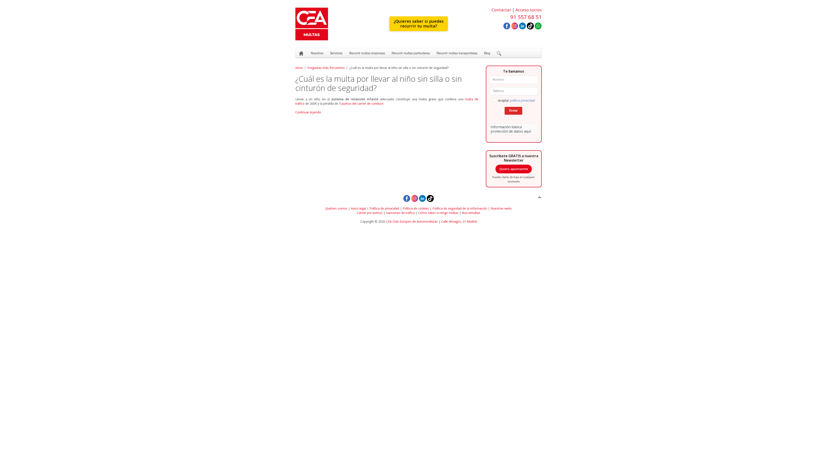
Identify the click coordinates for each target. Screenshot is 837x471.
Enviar (513, 110)
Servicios (336, 53)
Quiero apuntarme (513, 169)
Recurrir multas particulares (411, 53)
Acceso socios (528, 9)
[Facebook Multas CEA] (506, 26)
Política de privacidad (384, 208)
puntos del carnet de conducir (362, 103)
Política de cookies (416, 208)
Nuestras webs (501, 208)
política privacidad (522, 100)
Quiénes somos (336, 208)
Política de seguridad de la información (459, 208)
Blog (487, 53)
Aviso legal (358, 208)
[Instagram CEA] (514, 26)
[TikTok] (530, 26)
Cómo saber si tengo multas (438, 213)
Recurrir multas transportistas (457, 53)
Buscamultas (471, 213)
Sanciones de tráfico (400, 213)
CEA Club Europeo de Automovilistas (412, 221)
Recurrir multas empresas (367, 53)
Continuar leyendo (308, 112)
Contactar (501, 9)
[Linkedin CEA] (522, 26)
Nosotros (317, 53)
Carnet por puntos (370, 213)
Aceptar (516, 100)
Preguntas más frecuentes (326, 68)
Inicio (299, 68)
